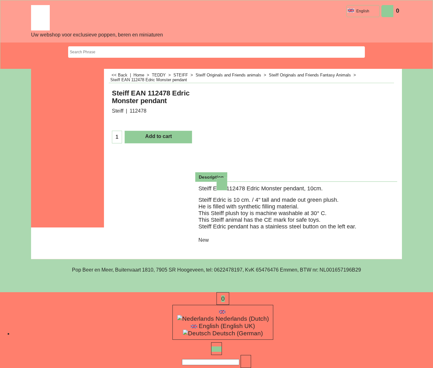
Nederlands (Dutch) (241, 318)
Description (211, 177)
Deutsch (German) (237, 333)
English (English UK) (226, 326)
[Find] (246, 362)
